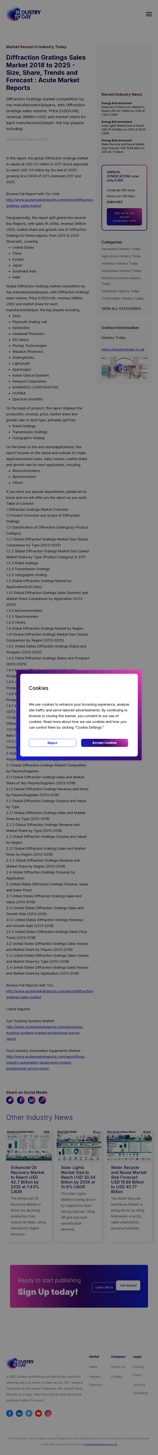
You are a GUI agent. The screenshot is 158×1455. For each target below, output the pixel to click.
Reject (52, 743)
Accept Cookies (104, 743)
